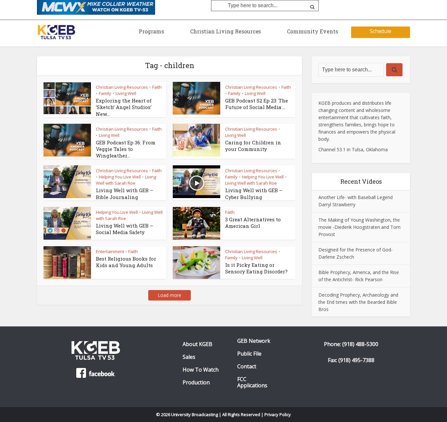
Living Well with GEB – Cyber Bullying (253, 193)
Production (196, 382)
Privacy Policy (277, 414)
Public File (249, 354)
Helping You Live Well (120, 177)
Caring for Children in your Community (253, 145)
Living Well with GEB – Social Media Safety (124, 228)
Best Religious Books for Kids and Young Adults (126, 261)
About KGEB (197, 344)
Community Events (312, 31)
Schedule (381, 31)
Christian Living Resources (225, 31)
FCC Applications (252, 382)
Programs (151, 31)
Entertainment (110, 251)
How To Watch (201, 370)
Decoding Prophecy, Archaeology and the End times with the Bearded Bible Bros (358, 302)
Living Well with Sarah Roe (126, 180)
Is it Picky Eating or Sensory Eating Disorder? (256, 268)
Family (105, 93)
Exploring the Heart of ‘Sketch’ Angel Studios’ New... (124, 107)
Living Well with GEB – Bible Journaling (124, 193)
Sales (189, 357)
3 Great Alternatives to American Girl (253, 222)
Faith (157, 87)
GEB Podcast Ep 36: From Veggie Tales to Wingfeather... (125, 149)
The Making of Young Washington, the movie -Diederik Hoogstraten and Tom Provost (359, 227)
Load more (169, 295)
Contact (246, 366)
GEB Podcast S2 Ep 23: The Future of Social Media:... (256, 103)
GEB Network (253, 341)
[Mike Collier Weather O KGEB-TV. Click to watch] (96, 7)
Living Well (126, 93)
